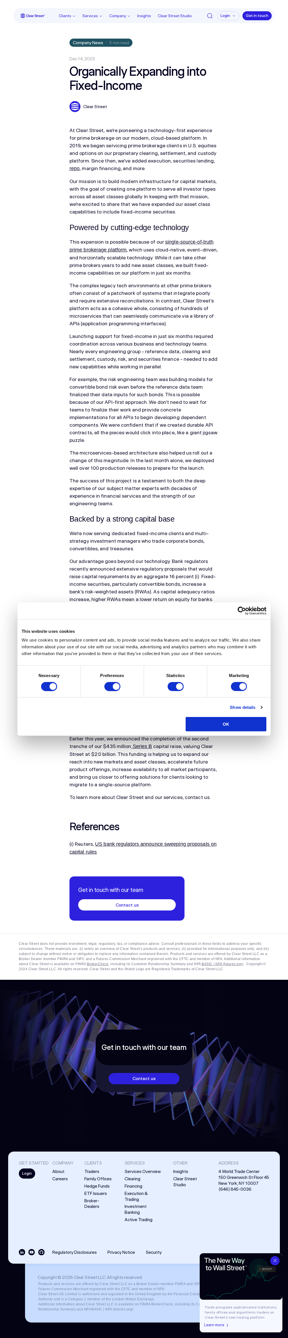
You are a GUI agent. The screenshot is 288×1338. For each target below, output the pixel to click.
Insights (144, 15)
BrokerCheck (97, 964)
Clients (65, 15)
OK (226, 724)
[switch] (112, 686)
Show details (242, 707)
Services (90, 15)
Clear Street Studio (175, 15)
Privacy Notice (121, 1252)
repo (74, 168)
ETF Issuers (95, 1193)
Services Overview (143, 1171)
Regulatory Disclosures (74, 1252)
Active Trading (138, 1219)
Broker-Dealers (91, 1203)
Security (154, 1252)
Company (117, 15)
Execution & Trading (136, 1196)
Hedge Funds (97, 1186)
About (58, 1171)
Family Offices (98, 1178)
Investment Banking (136, 1209)
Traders (91, 1171)
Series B (141, 746)
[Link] (33, 15)
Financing (133, 1186)
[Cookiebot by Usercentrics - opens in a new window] (241, 610)
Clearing (132, 1178)
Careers (60, 1178)
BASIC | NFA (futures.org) (222, 964)
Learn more (214, 1324)
